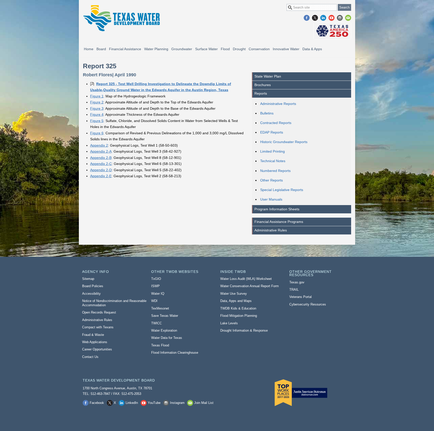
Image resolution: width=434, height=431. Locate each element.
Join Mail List (348, 18)
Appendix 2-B (101, 158)
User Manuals (271, 199)
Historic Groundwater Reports (283, 142)
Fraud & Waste (93, 335)
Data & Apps (312, 49)
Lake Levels (229, 323)
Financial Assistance (125, 49)
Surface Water (206, 49)
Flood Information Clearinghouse (174, 352)
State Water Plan (267, 76)
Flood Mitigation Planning (238, 316)
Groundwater (181, 49)
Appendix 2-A (101, 151)
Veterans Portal (300, 297)
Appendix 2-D (101, 170)
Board (101, 49)
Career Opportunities (97, 349)
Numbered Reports (275, 171)
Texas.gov (296, 282)
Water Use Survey (233, 293)
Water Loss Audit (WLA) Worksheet (246, 279)
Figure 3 (96, 108)
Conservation (259, 49)
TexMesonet (160, 308)
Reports (260, 93)
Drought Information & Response (244, 330)
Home (88, 49)
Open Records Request (99, 312)
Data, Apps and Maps (236, 301)
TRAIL (294, 289)
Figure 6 (96, 133)
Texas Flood (160, 345)
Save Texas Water (164, 316)
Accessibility (91, 293)
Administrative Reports (278, 104)
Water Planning (156, 49)
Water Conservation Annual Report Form (249, 286)
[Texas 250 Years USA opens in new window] (332, 31)
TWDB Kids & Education (238, 308)
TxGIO (156, 279)
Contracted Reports (275, 123)
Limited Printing (272, 151)
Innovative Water (286, 49)
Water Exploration (164, 330)
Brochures (262, 85)
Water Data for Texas (166, 338)
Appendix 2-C (101, 164)
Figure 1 (96, 96)
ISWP (155, 286)
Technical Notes (272, 161)
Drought (239, 49)
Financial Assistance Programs (278, 222)
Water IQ (157, 293)
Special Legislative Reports (281, 190)
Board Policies (92, 286)
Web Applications (94, 342)
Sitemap (88, 279)
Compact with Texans (98, 327)
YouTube (332, 18)
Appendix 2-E (101, 176)
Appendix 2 (99, 145)
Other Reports (271, 180)
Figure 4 (96, 114)
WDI (154, 301)
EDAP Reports (271, 132)
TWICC (156, 323)
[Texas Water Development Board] (121, 18)
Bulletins (267, 113)
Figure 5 (96, 121)
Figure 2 (96, 102)
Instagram (340, 18)
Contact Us (90, 357)
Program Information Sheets (276, 209)
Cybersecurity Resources (307, 304)
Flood (225, 49)
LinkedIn (323, 18)
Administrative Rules (270, 230)
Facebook (307, 18)
